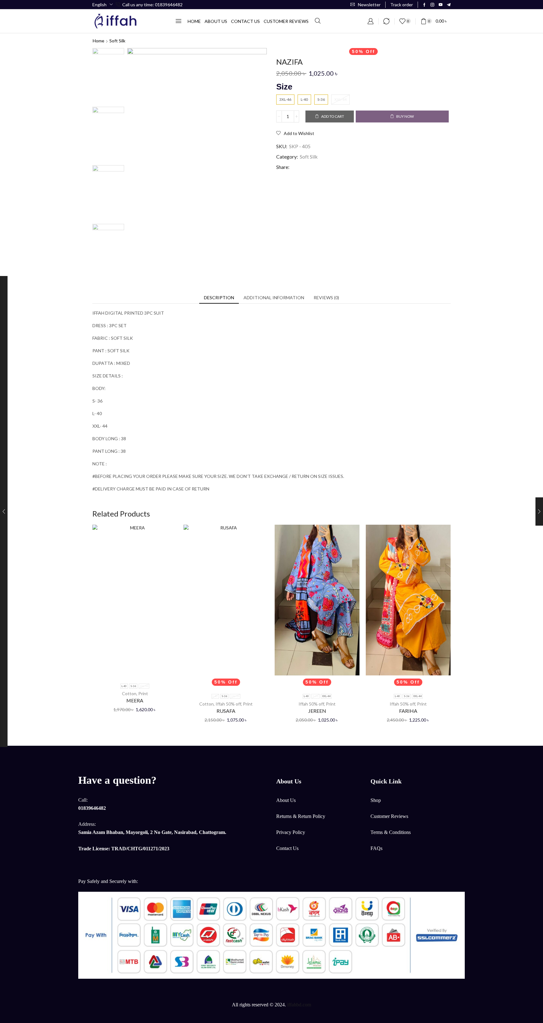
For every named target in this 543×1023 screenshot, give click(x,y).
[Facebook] (424, 5)
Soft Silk (117, 40)
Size (284, 86)
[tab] (219, 298)
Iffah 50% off (228, 703)
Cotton (129, 693)
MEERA (134, 700)
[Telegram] (449, 5)
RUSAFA (226, 711)
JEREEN (317, 711)
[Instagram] (432, 5)
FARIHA (408, 711)
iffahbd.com (299, 1004)
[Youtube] (440, 5)
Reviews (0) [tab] (326, 297)
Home (98, 40)
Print (143, 693)
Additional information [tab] (274, 297)
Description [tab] (219, 297)
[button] (365, 4)
